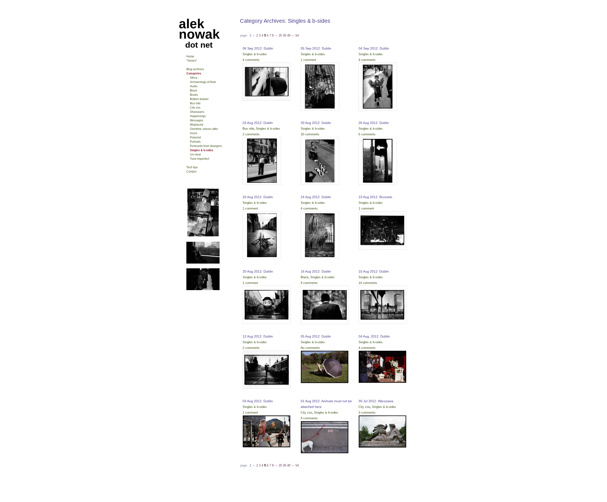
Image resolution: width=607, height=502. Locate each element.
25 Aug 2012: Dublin (258, 197)
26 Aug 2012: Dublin (374, 123)
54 (297, 35)
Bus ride (248, 128)
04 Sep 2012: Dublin (374, 48)
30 (284, 35)
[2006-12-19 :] (203, 262)
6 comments (367, 134)
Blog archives (195, 69)
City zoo (306, 412)
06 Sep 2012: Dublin (258, 48)
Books (194, 94)
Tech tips (192, 167)
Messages (196, 120)
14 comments (368, 283)
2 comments (251, 134)
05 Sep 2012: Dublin (316, 48)
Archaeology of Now (203, 82)
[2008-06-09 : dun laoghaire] (203, 236)
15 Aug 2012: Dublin (374, 271)
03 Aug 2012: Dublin (258, 123)
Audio (194, 86)
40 (288, 35)
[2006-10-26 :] (203, 289)
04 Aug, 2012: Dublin (374, 336)
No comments (310, 348)
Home (190, 56)
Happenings (198, 116)
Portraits (195, 141)
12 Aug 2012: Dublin (258, 336)
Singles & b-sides (255, 54)
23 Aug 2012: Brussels (375, 197)
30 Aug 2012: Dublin (316, 123)
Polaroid (195, 137)
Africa (193, 77)
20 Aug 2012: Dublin (258, 271)
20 (280, 35)
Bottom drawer (199, 99)
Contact (191, 171)
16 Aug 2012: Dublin (316, 271)
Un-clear (195, 154)
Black (304, 277)
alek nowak (199, 28)
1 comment (308, 60)
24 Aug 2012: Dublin (316, 197)
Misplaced (196, 124)
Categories (193, 73)
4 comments (251, 60)
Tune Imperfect (199, 158)
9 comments (309, 283)
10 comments (310, 134)
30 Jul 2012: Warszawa (376, 401)
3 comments (367, 412)
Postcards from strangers (206, 146)
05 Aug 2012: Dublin (316, 336)
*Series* (191, 60)
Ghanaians (197, 112)
